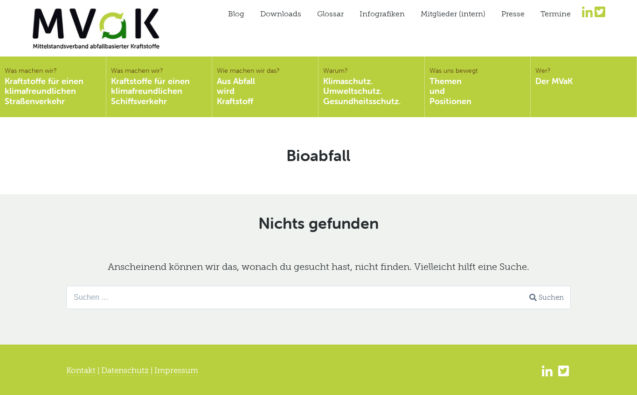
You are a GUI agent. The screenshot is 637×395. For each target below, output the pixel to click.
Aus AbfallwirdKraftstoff (248, 86)
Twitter (600, 12)
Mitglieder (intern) (453, 13)
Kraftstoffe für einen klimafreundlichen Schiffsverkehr (150, 86)
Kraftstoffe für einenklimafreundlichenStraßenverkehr (44, 86)
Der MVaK (554, 76)
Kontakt (81, 370)
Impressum (176, 370)
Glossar (330, 13)
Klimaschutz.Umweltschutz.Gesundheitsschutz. (362, 86)
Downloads (280, 13)
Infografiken (382, 13)
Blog (236, 13)
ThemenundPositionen (453, 86)
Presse (513, 13)
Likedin (587, 12)
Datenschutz (125, 370)
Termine (555, 13)
